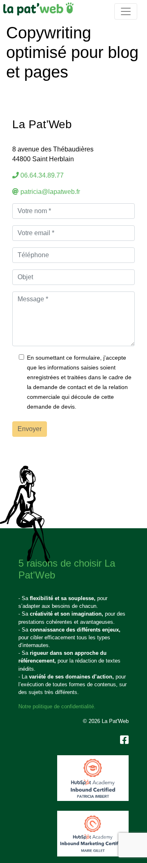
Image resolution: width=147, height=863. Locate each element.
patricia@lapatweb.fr (50, 191)
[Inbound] (93, 778)
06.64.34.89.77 (42, 175)
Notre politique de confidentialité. (57, 706)
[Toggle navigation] (125, 11)
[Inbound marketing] (93, 833)
